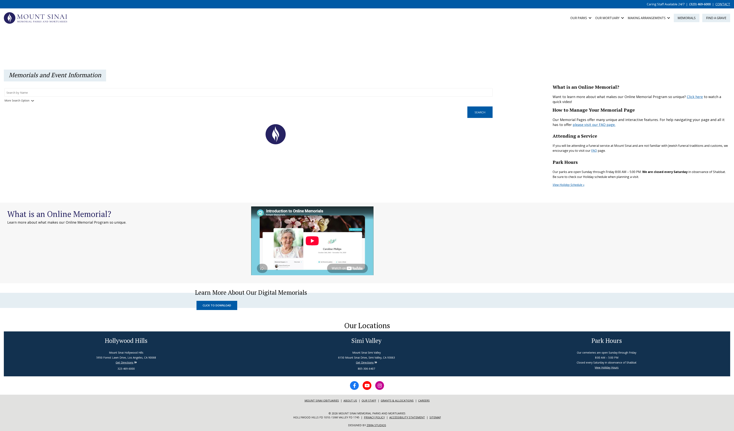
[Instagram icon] (379, 385)
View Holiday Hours (607, 367)
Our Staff (369, 400)
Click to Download (217, 305)
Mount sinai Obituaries (321, 400)
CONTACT (722, 4)
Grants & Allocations (397, 400)
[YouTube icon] (367, 385)
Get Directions (124, 362)
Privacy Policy (374, 417)
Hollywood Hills (126, 341)
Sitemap (435, 417)
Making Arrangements (647, 18)
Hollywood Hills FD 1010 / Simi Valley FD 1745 (326, 417)
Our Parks (579, 18)
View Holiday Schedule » (568, 185)
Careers (424, 400)
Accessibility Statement (407, 417)
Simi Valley (366, 341)
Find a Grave (716, 18)
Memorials (687, 18)
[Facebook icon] (354, 385)
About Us (350, 400)
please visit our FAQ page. (594, 124)
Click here (695, 96)
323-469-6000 (126, 368)
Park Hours (606, 341)
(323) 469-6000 (700, 4)
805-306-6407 (366, 368)
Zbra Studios (376, 425)
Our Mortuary (607, 18)
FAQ (594, 151)
